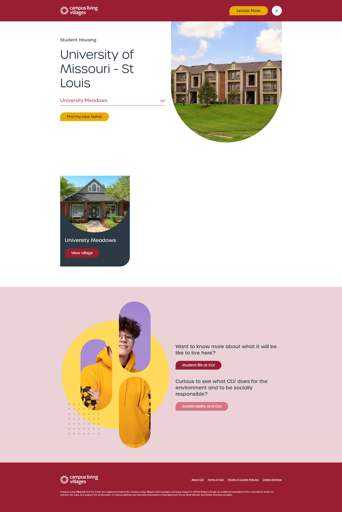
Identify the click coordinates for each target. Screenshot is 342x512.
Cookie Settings (272, 479)
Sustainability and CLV (202, 406)
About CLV (198, 479)
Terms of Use (216, 479)
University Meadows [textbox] (83, 101)
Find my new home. (85, 116)
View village (82, 252)
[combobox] (112, 102)
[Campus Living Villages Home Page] (79, 480)
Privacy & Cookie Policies (243, 479)
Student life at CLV (198, 365)
